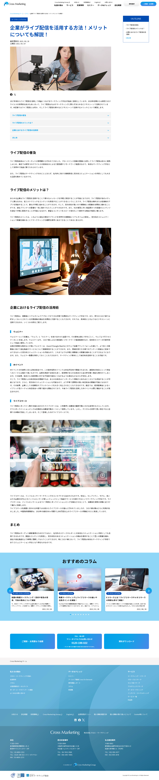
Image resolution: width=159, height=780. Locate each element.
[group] (32, 589)
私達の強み (58, 5)
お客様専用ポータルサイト (19, 686)
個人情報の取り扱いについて (120, 714)
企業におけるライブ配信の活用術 (25, 130)
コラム (26, 13)
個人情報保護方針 (100, 714)
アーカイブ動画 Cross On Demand (80, 679)
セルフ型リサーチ (134, 683)
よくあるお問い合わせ (17, 693)
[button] (10, 591)
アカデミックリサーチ (135, 686)
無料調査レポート (74, 683)
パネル (12, 683)
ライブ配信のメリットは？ (22, 122)
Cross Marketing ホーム (16, 13)
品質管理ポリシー (84, 714)
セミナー (90, 5)
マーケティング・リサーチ (137, 676)
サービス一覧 (132, 696)
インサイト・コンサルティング (138, 693)
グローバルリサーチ (134, 679)
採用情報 (86, 2)
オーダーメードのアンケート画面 (21, 690)
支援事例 (80, 5)
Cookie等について (141, 714)
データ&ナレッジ (104, 5)
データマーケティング (135, 690)
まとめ (14, 137)
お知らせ (76, 2)
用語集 (70, 690)
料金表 (130, 700)
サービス (69, 5)
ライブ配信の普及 (19, 115)
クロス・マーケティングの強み (20, 676)
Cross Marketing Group (61, 2)
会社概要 (117, 5)
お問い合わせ (108, 2)
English (97, 2)
